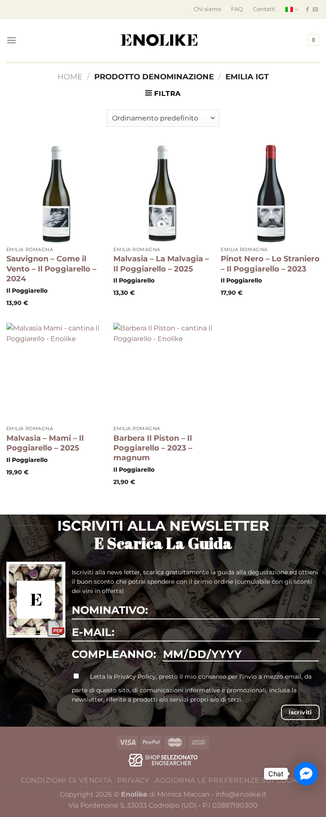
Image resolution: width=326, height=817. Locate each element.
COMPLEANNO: (114, 654)
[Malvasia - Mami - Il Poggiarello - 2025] (55, 372)
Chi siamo (207, 9)
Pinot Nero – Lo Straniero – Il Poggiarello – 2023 (270, 263)
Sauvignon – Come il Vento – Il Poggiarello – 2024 (51, 268)
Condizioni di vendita (66, 780)
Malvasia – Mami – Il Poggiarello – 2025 (45, 443)
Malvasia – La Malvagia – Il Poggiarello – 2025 (161, 263)
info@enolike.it (241, 794)
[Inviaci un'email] (315, 10)
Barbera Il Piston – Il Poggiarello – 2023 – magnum (152, 448)
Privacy (133, 780)
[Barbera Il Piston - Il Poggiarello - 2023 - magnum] (162, 372)
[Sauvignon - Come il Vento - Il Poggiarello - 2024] (55, 193)
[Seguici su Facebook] (307, 10)
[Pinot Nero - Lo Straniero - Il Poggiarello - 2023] (270, 193)
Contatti (264, 9)
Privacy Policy (135, 676)
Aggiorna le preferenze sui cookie (230, 780)
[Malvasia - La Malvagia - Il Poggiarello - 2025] (162, 193)
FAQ (237, 9)
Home (69, 76)
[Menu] (11, 40)
